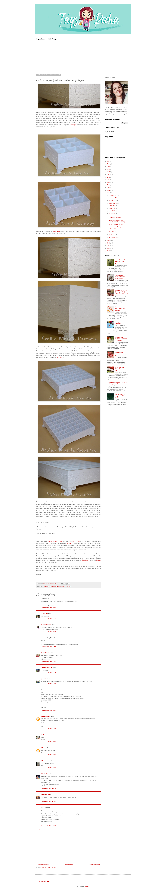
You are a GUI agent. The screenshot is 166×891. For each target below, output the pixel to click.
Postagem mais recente (43, 864)
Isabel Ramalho (45, 794)
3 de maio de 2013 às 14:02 (48, 632)
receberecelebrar (45, 716)
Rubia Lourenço (45, 761)
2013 (108, 193)
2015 (108, 187)
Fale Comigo (53, 39)
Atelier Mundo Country (55, 541)
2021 (108, 172)
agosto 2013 (112, 206)
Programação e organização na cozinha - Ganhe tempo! (121, 338)
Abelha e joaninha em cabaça (116, 224)
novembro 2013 (113, 198)
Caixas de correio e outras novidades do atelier (115, 216)
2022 (108, 169)
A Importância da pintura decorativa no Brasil (120, 368)
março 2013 (112, 234)
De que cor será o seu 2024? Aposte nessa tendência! (120, 308)
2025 (108, 161)
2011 (108, 243)
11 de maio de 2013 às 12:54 (48, 788)
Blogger (87, 886)
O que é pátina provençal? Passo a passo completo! (120, 276)
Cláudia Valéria (45, 774)
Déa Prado (44, 735)
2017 (108, 182)
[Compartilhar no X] (66, 584)
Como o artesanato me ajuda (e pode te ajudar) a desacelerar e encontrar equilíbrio (121, 292)
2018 (108, 180)
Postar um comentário (45, 830)
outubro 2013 (113, 200)
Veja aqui (73, 125)
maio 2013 (112, 213)
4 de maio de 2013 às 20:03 (48, 710)
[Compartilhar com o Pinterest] (69, 584)
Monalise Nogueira (46, 625)
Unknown (43, 748)
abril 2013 (112, 232)
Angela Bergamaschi (46, 667)
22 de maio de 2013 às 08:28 (48, 826)
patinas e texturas (60, 586)
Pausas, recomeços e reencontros (120, 322)
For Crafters (59, 357)
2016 (108, 185)
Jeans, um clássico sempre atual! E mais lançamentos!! (117, 383)
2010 (108, 246)
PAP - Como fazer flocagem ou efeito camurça (120, 395)
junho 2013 (112, 211)
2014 (108, 190)
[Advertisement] (83, 57)
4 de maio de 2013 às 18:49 (48, 673)
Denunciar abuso (43, 881)
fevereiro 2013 (113, 237)
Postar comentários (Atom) (48, 867)
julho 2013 (112, 208)
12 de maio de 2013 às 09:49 (48, 801)
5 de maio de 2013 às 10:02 (48, 729)
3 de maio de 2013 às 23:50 (48, 647)
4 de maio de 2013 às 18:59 (48, 684)
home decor (46, 586)
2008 (108, 251)
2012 (108, 240)
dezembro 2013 (113, 195)
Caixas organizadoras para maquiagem (115, 227)
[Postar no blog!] (64, 584)
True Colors (85, 560)
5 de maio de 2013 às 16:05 (48, 742)
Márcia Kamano (45, 653)
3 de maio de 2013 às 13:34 (48, 619)
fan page (68, 543)
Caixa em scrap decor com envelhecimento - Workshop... (117, 221)
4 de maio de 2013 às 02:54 (48, 661)
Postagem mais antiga (94, 864)
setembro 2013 (113, 203)
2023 (108, 166)
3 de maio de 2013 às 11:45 (48, 607)
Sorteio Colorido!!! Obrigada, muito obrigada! (120, 261)
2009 (108, 248)
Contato (98, 560)
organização (53, 586)
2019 (108, 177)
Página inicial (41, 39)
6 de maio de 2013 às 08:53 (48, 755)
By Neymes (44, 679)
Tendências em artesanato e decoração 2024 (121, 353)
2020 (108, 174)
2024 (108, 164)
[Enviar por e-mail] (62, 584)
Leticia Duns (44, 613)
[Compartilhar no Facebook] (67, 584)
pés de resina (56, 231)
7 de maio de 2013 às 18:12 (48, 768)
